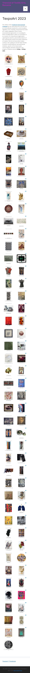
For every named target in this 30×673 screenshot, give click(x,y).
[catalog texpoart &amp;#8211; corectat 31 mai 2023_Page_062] (8, 309)
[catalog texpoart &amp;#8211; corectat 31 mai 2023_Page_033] (21, 122)
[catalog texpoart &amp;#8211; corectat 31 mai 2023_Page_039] (21, 159)
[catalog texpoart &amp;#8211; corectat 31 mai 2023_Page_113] (21, 620)
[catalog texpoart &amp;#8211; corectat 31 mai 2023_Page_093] (21, 496)
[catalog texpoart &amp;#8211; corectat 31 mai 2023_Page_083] (21, 433)
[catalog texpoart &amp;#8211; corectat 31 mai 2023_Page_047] (21, 209)
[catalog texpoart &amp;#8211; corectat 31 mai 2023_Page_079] (21, 408)
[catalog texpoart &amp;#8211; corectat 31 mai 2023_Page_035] (21, 134)
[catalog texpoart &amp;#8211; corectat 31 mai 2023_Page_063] (21, 309)
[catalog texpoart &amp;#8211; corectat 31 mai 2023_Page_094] (8, 508)
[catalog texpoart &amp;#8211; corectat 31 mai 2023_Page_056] (8, 271)
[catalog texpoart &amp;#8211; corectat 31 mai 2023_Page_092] (8, 496)
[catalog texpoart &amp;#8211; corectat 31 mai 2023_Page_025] (21, 72)
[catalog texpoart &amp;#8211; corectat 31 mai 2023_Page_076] (8, 396)
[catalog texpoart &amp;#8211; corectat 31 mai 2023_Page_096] (8, 521)
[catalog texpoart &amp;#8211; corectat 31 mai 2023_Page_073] (21, 371)
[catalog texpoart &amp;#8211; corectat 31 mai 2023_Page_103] (21, 558)
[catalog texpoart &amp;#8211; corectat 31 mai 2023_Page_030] (8, 109)
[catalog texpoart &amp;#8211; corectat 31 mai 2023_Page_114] (8, 633)
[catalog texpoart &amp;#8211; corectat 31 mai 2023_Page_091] (21, 483)
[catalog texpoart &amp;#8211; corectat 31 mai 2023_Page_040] (8, 172)
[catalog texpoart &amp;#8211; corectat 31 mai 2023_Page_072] (8, 371)
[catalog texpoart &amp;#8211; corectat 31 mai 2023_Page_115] (21, 633)
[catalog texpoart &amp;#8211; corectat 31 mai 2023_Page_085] (21, 446)
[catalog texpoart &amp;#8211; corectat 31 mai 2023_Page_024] (8, 72)
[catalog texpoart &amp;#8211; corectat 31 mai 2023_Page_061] (21, 296)
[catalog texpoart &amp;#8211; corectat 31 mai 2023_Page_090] (8, 483)
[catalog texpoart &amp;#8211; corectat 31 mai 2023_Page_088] (8, 471)
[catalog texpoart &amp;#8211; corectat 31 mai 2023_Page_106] (8, 583)
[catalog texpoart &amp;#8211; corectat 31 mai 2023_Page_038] (8, 159)
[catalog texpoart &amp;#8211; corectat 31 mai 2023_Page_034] (8, 134)
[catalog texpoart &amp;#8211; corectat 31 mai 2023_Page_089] (21, 471)
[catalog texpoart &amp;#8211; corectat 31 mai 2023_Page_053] (21, 246)
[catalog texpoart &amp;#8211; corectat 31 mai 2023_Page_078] (8, 408)
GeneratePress (18, 670)
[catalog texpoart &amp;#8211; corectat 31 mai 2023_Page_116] (8, 645)
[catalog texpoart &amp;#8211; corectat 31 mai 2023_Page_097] (21, 521)
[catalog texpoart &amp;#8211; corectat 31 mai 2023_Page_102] (8, 558)
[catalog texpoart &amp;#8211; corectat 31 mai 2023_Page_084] (8, 446)
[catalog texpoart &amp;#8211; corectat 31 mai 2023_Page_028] (8, 97)
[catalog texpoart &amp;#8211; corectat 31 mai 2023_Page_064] (8, 321)
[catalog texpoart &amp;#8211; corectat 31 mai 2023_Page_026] (8, 84)
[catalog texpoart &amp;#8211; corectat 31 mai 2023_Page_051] (21, 234)
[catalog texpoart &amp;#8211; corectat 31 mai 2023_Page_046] (8, 209)
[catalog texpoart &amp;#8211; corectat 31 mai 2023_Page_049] (21, 221)
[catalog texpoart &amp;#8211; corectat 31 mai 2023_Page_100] (8, 546)
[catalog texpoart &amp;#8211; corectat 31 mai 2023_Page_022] (8, 59)
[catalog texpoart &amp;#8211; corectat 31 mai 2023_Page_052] (8, 246)
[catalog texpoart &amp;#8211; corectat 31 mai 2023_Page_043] (21, 184)
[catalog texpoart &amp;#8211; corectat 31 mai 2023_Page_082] (8, 433)
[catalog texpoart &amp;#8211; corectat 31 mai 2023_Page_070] (8, 359)
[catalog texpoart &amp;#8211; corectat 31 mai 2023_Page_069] (21, 346)
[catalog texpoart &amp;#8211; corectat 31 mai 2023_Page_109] (21, 595)
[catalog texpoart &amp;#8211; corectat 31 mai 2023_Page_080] (8, 421)
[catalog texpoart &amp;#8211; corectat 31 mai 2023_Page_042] (8, 184)
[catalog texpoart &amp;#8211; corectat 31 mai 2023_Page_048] (8, 221)
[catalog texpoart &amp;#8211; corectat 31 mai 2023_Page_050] (8, 234)
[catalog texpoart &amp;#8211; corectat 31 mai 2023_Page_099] (21, 533)
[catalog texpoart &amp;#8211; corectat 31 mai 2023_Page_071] (21, 359)
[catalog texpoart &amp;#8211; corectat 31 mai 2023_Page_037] (21, 147)
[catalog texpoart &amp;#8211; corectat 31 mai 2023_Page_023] (21, 59)
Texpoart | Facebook (9, 661)
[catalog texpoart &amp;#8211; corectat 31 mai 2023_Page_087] (21, 458)
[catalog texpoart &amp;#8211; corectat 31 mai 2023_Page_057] (21, 271)
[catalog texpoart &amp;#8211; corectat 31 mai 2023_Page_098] (8, 533)
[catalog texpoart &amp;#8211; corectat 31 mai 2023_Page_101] (21, 546)
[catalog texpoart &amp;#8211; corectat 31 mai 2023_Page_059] (21, 284)
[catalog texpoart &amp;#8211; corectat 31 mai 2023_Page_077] (21, 396)
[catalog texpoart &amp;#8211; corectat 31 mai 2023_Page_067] (21, 334)
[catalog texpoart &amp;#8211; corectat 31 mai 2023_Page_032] (8, 122)
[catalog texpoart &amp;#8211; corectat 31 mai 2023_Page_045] (21, 196)
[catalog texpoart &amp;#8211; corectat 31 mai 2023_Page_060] (8, 296)
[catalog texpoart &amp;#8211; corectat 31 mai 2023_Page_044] (8, 196)
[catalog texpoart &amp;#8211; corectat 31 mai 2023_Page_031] (21, 109)
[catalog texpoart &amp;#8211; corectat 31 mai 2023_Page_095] (21, 508)
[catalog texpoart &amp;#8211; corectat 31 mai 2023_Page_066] (8, 334)
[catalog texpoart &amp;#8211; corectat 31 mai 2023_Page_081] (21, 421)
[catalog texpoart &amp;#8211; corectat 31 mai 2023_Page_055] (21, 259)
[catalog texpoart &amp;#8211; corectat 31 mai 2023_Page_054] (8, 259)
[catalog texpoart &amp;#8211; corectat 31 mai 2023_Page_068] (8, 346)
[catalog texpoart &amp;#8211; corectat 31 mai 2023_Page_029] (21, 97)
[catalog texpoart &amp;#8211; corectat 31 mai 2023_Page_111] (21, 608)
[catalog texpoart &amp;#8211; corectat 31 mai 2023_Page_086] (8, 458)
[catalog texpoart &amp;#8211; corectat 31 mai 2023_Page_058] (8, 284)
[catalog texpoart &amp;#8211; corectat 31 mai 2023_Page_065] (21, 321)
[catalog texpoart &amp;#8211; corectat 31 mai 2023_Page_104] (8, 570)
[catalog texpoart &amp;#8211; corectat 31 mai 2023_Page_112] (8, 620)
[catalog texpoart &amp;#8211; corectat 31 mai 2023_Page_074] (8, 383)
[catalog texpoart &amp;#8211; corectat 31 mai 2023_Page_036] (8, 147)
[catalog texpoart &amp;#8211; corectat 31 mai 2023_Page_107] (21, 583)
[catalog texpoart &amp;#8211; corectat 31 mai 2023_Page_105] (21, 570)
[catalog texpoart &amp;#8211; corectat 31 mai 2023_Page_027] (21, 84)
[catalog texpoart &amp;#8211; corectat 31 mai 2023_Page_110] (8, 608)
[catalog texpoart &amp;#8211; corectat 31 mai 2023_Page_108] (8, 595)
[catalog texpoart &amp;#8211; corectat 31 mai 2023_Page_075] (21, 383)
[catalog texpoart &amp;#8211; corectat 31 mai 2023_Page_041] (21, 172)
